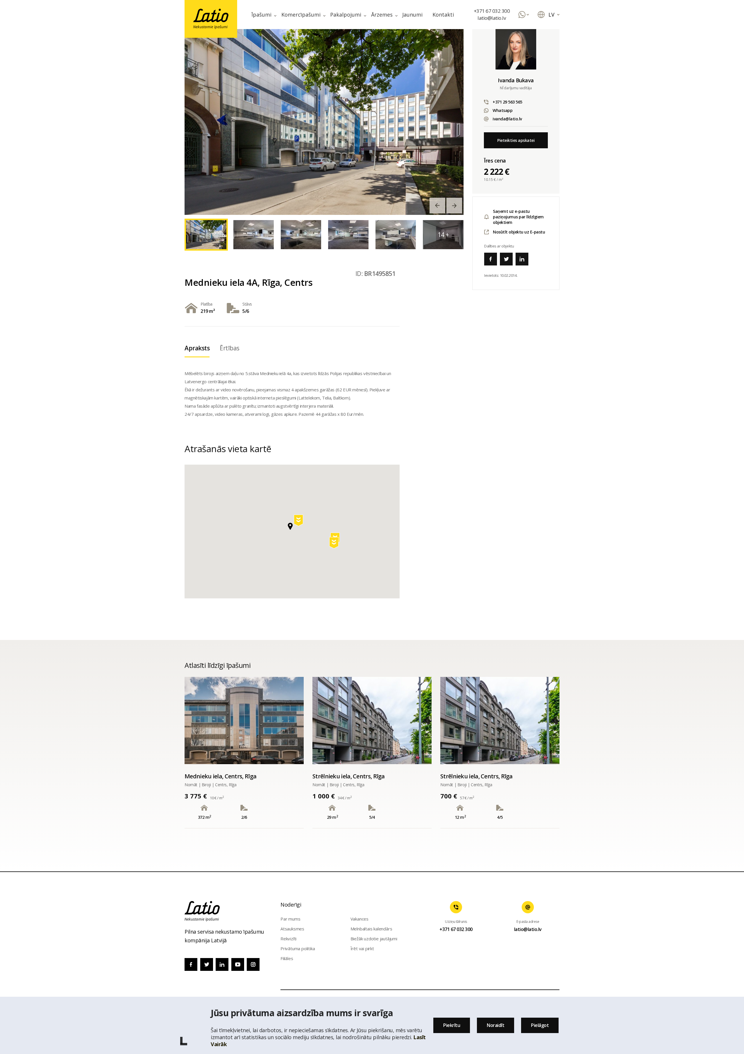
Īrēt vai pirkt (362, 948)
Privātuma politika (297, 948)
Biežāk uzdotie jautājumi (373, 938)
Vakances (359, 919)
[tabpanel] (324, 122)
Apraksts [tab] (197, 348)
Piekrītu (451, 1025)
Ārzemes (382, 14)
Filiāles (286, 958)
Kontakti (443, 14)
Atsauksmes (292, 929)
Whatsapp (502, 110)
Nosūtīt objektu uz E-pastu (519, 232)
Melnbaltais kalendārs (371, 929)
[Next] (454, 205)
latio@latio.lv (491, 18)
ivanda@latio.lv (507, 119)
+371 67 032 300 (492, 11)
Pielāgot (540, 1025)
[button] (299, 522)
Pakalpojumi (345, 14)
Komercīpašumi (301, 14)
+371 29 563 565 (507, 102)
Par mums (290, 919)
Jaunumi (412, 14)
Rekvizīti (288, 938)
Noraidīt (495, 1025)
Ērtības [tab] (229, 348)
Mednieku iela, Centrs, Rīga (220, 776)
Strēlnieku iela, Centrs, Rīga (348, 776)
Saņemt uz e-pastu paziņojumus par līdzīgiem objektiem (518, 216)
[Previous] (437, 205)
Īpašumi (261, 14)
